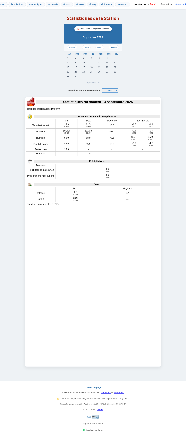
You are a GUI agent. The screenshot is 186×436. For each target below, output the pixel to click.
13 (107, 62)
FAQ (93, 4)
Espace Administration (93, 423)
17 (83, 67)
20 (107, 67)
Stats (67, 4)
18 (91, 67)
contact (100, 409)
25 (91, 71)
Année (72, 47)
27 (107, 71)
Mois (86, 47)
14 (115, 62)
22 (68, 71)
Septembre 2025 (93, 37)
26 (99, 71)
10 (83, 62)
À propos (107, 4)
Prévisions (18, 4)
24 (83, 71)
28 (115, 71)
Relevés (54, 4)
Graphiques (36, 4)
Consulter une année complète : (85, 90)
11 (91, 62)
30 (76, 76)
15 (68, 67)
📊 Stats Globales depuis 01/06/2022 (93, 29)
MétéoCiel (106, 392)
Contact (124, 4)
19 (99, 67)
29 (68, 76)
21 (115, 67)
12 (99, 62)
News (81, 4)
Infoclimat (119, 392)
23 (76, 71)
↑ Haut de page (93, 387)
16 (76, 67)
